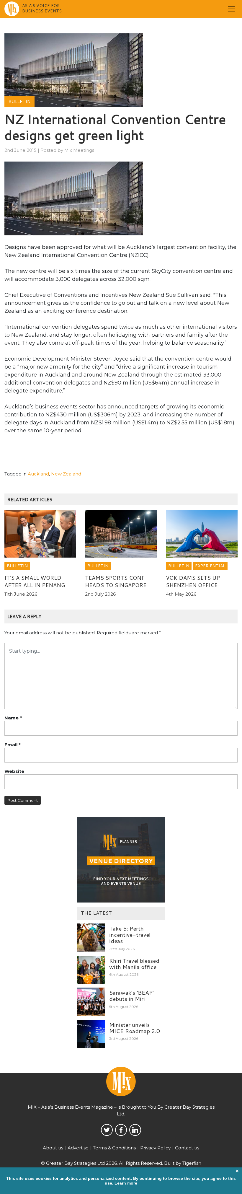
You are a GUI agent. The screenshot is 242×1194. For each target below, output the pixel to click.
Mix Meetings (79, 150)
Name (13, 718)
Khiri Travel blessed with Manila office (134, 964)
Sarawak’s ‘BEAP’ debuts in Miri (131, 995)
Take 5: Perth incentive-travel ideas (130, 934)
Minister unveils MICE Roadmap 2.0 (134, 1028)
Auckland (38, 474)
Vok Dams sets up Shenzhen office (193, 581)
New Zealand (66, 474)
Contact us (187, 1148)
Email (12, 744)
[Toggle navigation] (231, 9)
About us (53, 1148)
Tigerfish (191, 1163)
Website (14, 771)
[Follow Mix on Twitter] (107, 1130)
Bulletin (20, 101)
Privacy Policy (155, 1148)
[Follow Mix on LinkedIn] (135, 1130)
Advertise (78, 1148)
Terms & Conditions (114, 1148)
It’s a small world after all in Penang (34, 581)
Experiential (210, 566)
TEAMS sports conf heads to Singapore (115, 581)
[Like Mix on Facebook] (121, 1130)
